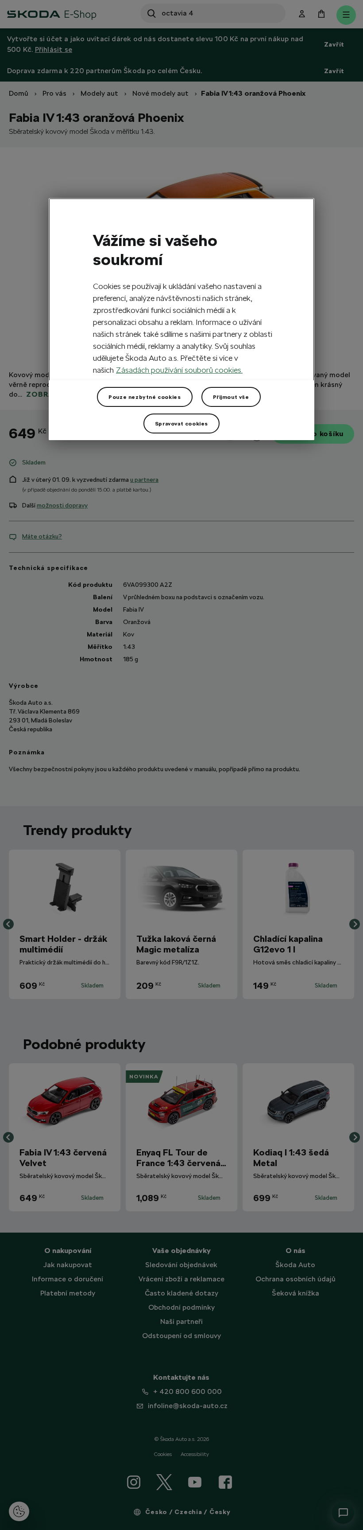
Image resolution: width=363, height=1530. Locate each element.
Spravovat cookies (181, 423)
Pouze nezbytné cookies (144, 397)
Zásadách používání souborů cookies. (179, 370)
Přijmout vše (231, 397)
